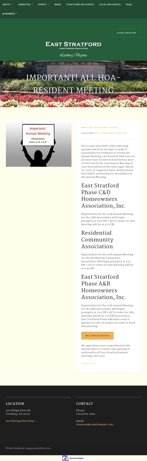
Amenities (24, 4)
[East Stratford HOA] (73, 49)
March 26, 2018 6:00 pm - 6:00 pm (99, 127)
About (7, 4)
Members (10, 14)
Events (42, 4)
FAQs (129, 4)
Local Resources (110, 4)
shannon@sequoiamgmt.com (94, 424)
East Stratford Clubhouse (111, 133)
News (58, 4)
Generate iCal (88, 363)
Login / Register (126, 33)
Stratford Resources (80, 4)
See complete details (97, 336)
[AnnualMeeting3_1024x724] (38, 143)
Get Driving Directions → (21, 421)
